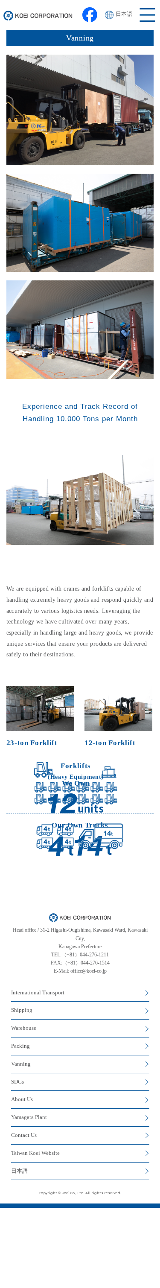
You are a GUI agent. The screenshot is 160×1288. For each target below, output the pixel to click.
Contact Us (24, 1135)
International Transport (37, 992)
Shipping (21, 1010)
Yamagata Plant (29, 1117)
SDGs (17, 1081)
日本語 (124, 14)
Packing (20, 1046)
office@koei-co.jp (88, 971)
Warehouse (23, 1028)
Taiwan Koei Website (35, 1153)
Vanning (21, 1064)
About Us (22, 1099)
